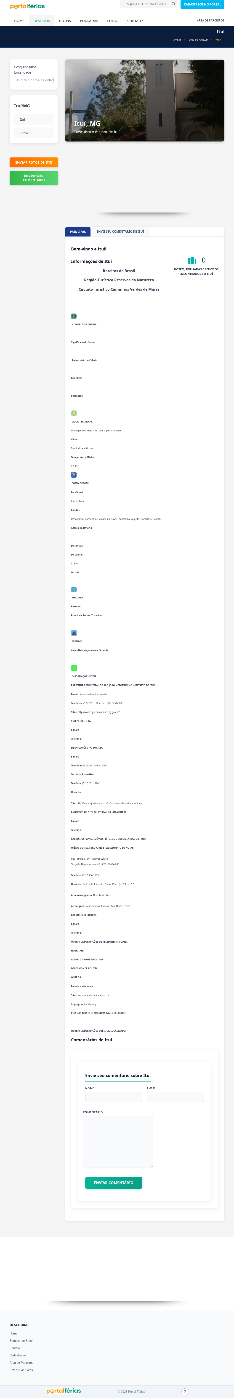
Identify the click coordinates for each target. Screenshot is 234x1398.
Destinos (42, 20)
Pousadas (89, 20)
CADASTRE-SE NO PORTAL (202, 4)
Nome (89, 1088)
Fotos (112, 20)
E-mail (152, 1088)
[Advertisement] (145, 181)
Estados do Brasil (21, 1340)
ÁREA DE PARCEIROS (210, 20)
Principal (78, 232)
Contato (135, 20)
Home (19, 20)
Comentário (93, 1112)
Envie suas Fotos (21, 1370)
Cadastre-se (18, 1355)
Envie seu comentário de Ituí (120, 231)
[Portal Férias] (27, 8)
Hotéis (65, 20)
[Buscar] (173, 4)
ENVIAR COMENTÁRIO (113, 1182)
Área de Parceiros (21, 1362)
